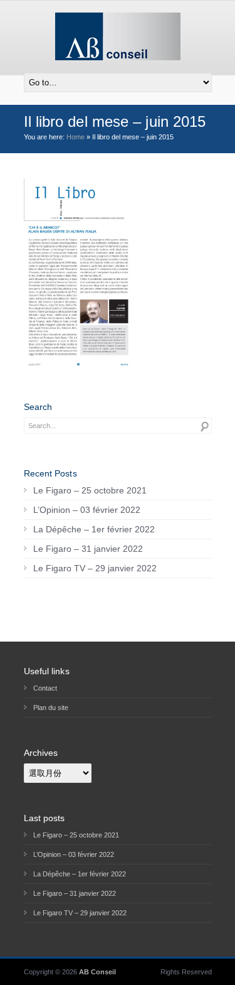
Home (75, 137)
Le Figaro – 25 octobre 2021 (90, 490)
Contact (45, 688)
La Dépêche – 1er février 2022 (94, 529)
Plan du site (50, 707)
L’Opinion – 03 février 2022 (86, 510)
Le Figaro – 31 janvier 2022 (88, 549)
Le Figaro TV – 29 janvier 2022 (95, 568)
